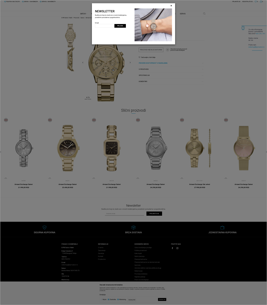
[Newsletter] (153, 25)
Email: (97, 23)
